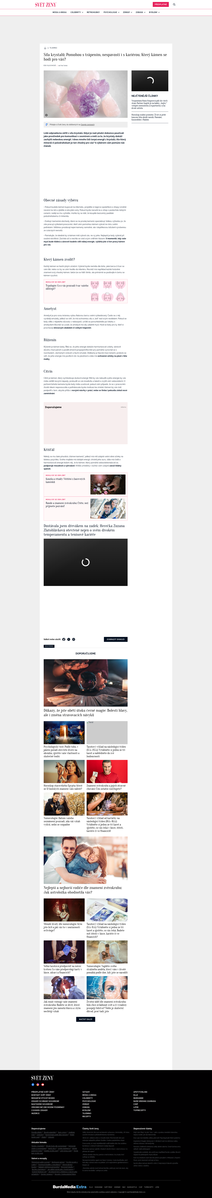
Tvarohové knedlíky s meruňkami (49, 1164)
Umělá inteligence (64, 1148)
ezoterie (49, 646)
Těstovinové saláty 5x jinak (40, 1162)
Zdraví (126, 12)
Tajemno (53, 48)
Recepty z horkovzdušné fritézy (65, 1174)
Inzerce (35, 1113)
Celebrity (76, 12)
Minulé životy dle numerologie (56, 1146)
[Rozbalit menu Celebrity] (82, 12)
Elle (135, 1095)
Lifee (136, 1107)
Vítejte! (43, 1137)
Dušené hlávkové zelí (39, 1172)
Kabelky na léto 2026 (51, 1151)
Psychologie (110, 12)
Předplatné (161, 4)
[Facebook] (32, 1084)
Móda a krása (60, 12)
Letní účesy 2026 (66, 1151)
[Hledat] (174, 4)
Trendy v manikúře (37, 1146)
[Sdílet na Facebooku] (63, 639)
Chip (135, 1104)
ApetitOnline (140, 1092)
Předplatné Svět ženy (42, 1092)
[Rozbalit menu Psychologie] (118, 12)
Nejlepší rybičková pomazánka (48, 1167)
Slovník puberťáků (50, 1132)
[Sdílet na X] (68, 639)
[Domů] (46, 4)
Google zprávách (87, 125)
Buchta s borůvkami (38, 1169)
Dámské (117, 1187)
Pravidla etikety (36, 1132)
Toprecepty (139, 1110)
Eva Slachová (50, 65)
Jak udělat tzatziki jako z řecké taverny (60, 1169)
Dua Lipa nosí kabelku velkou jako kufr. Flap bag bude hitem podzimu (156, 1138)
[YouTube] (42, 1084)
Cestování (40, 1135)
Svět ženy (108, 1187)
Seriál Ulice (52, 1148)
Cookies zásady (39, 1110)
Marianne (138, 1098)
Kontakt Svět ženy (41, 1095)
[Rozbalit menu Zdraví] (131, 12)
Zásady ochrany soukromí (45, 1101)
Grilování (51, 1137)
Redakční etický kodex (43, 1098)
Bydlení (153, 12)
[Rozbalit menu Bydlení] (158, 12)
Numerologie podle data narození (56, 1135)
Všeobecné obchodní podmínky (47, 1107)
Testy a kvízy (62, 1132)
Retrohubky (93, 12)
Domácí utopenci (47, 1174)
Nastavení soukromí (42, 1104)
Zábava (139, 12)
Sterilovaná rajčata (58, 1162)
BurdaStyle (132, 1187)
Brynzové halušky (67, 1167)
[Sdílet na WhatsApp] (73, 639)
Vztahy (86, 1092)
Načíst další (85, 1019)
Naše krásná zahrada (144, 1101)
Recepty (86, 1116)
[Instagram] (37, 1084)
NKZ (123, 1187)
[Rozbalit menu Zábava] (144, 12)
